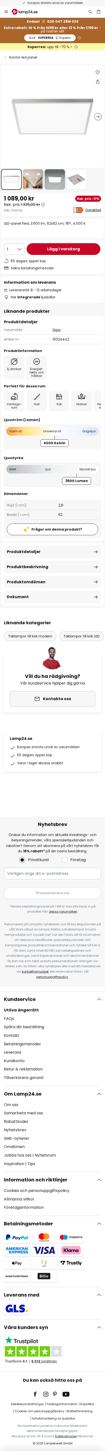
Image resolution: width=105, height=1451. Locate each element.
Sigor (56, 329)
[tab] (52, 1038)
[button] (11, 179)
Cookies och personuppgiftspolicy (36, 1190)
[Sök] (90, 12)
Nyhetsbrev (15, 1130)
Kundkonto (14, 1061)
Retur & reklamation (23, 1069)
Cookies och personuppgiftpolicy (39, 1411)
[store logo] (27, 12)
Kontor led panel (23, 57)
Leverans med (21, 1294)
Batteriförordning (80, 1411)
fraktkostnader (66, 1436)
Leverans (12, 1052)
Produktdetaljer (24, 551)
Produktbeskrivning (27, 567)
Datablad (93, 210)
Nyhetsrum (45, 1155)
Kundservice (20, 999)
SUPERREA (50, 38)
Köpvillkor (87, 1404)
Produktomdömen (26, 582)
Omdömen (14, 1146)
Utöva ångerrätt (21, 1010)
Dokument (18, 597)
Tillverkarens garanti (23, 1077)
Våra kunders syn (26, 1327)
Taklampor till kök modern (30, 636)
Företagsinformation (24, 1207)
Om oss (11, 1105)
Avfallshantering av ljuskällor (53, 1418)
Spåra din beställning (24, 1027)
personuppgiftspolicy (52, 977)
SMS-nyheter (16, 1138)
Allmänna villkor (19, 1199)
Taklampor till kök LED (81, 636)
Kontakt (11, 1035)
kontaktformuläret (35, 971)
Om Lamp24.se (23, 1093)
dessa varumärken (63, 911)
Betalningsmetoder (22, 1044)
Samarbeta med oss (23, 1113)
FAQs (9, 1018)
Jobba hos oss (18, 1155)
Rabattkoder (16, 1121)
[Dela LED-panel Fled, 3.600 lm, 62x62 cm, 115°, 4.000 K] (97, 81)
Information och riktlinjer (35, 1179)
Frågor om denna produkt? (57, 529)
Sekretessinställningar (27, 1404)
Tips (31, 1164)
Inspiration (14, 1164)
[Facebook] (38, 1394)
